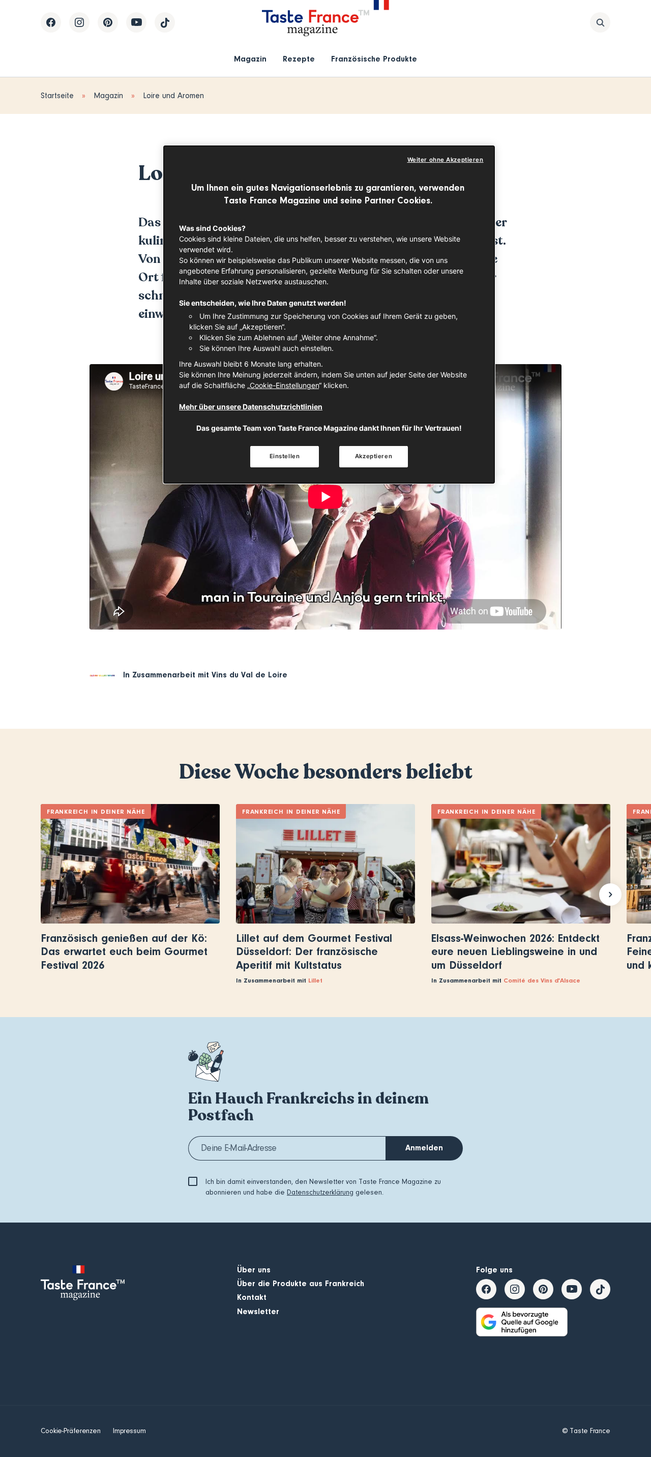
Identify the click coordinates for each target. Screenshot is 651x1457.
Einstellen (285, 456)
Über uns (254, 1269)
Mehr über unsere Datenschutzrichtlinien (250, 406)
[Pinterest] (108, 22)
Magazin (250, 59)
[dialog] (329, 315)
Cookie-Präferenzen (71, 1431)
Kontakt (252, 1297)
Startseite (57, 95)
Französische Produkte (374, 59)
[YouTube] (136, 22)
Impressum (129, 1431)
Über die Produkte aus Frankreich (300, 1283)
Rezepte (299, 59)
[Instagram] (79, 22)
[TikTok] (165, 22)
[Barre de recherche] (600, 22)
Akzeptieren (373, 456)
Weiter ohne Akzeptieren (445, 159)
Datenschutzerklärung (320, 1192)
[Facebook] (51, 22)
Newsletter (258, 1311)
